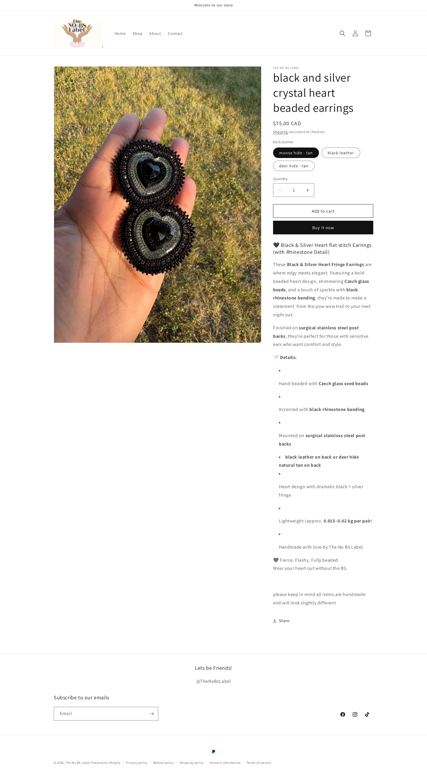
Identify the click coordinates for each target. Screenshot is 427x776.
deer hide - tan (293, 165)
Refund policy (163, 762)
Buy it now (323, 227)
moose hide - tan (296, 152)
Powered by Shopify (106, 763)
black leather (341, 152)
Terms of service (259, 762)
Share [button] (284, 620)
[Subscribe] (151, 714)
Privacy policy (137, 762)
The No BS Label (78, 763)
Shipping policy (192, 762)
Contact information (225, 762)
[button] (342, 33)
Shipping (280, 132)
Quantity (280, 178)
